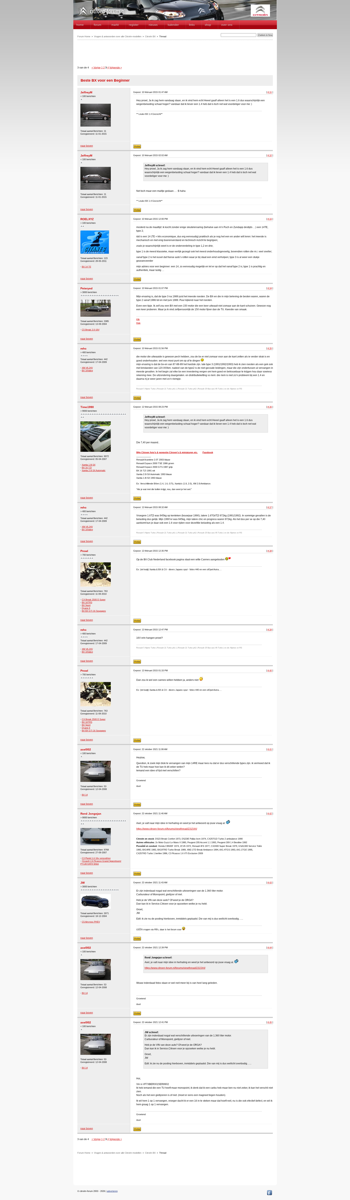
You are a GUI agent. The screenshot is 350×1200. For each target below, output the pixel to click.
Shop (208, 24)
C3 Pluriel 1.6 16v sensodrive (96, 858)
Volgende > (115, 67)
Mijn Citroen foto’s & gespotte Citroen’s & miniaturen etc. (167, 452)
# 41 (270, 749)
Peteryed (86, 288)
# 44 (270, 947)
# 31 (270, 92)
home (80, 24)
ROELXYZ (87, 219)
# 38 (270, 551)
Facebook (208, 452)
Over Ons (226, 24)
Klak (138, 323)
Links (192, 24)
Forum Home (83, 36)
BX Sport (86, 605)
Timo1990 (87, 407)
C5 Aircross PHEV (91, 922)
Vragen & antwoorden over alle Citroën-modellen (117, 36)
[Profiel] (137, 147)
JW (82, 882)
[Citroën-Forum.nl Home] (102, 15)
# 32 (270, 155)
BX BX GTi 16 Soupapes (94, 611)
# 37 (270, 507)
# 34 (270, 288)
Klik (138, 319)
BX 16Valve (87, 370)
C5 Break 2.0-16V (90, 329)
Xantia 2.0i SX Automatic (94, 470)
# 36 (270, 407)
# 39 (270, 629)
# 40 (270, 670)
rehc (83, 348)
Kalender (173, 24)
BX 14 (85, 795)
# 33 (270, 219)
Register (134, 24)
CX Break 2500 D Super (94, 599)
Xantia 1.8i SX (88, 465)
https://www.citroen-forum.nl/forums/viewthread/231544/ (166, 828)
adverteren (112, 1191)
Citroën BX (150, 36)
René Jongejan (90, 813)
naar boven (86, 145)
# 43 (270, 882)
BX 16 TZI (87, 467)
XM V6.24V (87, 368)
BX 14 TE (86, 266)
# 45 (270, 1022)
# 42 (270, 813)
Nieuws (153, 24)
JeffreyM (86, 92)
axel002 (85, 749)
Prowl (84, 551)
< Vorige (96, 67)
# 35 (270, 348)
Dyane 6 (86, 608)
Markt (115, 24)
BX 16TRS (87, 602)
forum (97, 24)
